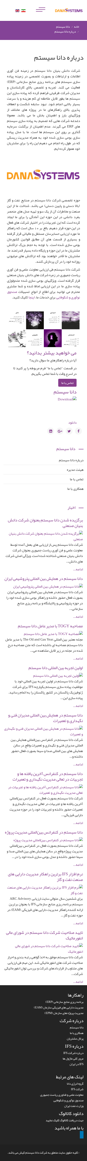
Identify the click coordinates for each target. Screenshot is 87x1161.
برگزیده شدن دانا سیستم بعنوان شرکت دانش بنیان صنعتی (45, 523)
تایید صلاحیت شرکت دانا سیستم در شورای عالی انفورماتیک (44, 935)
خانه (76, 27)
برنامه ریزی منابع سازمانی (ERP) (64, 1002)
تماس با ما (67, 382)
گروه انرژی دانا (75, 1084)
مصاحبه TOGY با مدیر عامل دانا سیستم (50, 626)
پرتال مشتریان (75, 1039)
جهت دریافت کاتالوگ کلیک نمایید (65, 1120)
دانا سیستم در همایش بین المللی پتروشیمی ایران (43, 578)
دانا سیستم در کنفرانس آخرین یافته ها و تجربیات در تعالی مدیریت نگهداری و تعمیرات (48, 776)
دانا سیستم (65, 392)
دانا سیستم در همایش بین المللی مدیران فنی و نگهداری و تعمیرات (45, 718)
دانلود (72, 422)
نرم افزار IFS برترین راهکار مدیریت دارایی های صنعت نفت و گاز (45, 877)
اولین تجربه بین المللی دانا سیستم (56, 668)
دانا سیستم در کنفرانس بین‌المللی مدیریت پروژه (44, 832)
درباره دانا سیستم (71, 460)
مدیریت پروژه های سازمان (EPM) (64, 1013)
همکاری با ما (75, 488)
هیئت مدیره (75, 469)
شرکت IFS (77, 1089)
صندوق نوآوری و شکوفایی (68, 1100)
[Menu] (40, 4)
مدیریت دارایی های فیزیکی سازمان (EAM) (59, 1007)
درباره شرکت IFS (73, 1053)
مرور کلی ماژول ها (73, 1059)
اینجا (32, 297)
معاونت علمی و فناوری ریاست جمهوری (62, 1095)
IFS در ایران (77, 1064)
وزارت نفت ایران (74, 1106)
